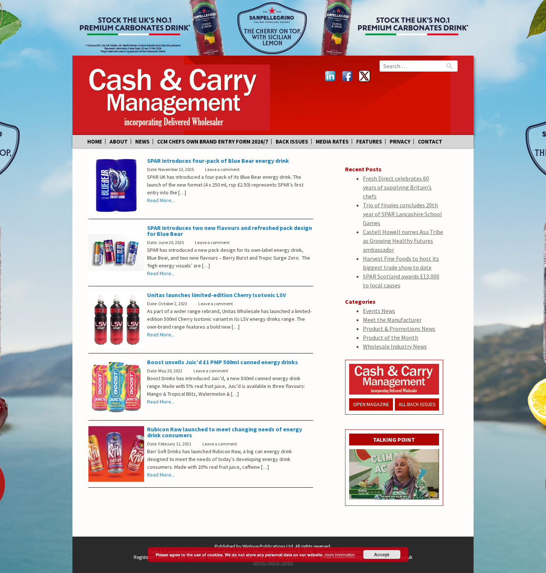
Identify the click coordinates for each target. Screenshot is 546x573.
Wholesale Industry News (395, 346)
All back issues (417, 404)
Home (94, 141)
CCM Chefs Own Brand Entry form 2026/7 (212, 141)
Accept (381, 554)
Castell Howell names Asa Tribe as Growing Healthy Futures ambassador (403, 240)
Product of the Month (390, 337)
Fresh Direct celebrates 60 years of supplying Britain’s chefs (397, 187)
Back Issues (292, 141)
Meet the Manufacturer (392, 319)
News (142, 141)
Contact (430, 141)
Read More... (161, 200)
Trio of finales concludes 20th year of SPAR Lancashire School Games (402, 214)
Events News (379, 311)
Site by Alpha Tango (273, 563)
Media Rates (332, 141)
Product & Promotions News (399, 328)
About (119, 141)
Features (369, 141)
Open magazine (371, 404)
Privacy (400, 141)
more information (340, 554)
